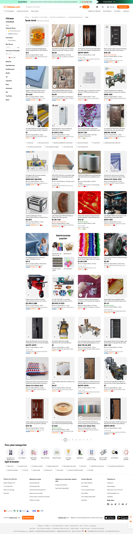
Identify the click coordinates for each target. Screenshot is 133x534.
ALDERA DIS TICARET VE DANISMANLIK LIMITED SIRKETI (89, 184)
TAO (80, 525)
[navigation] (14, 228)
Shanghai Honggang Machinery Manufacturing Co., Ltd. (37, 307)
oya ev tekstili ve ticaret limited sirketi (88, 98)
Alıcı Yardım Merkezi (86, 483)
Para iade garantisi (34, 486)
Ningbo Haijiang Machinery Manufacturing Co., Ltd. (63, 307)
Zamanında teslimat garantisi (37, 489)
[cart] (103, 7)
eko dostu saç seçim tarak (34, 146)
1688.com (48, 525)
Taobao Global (74, 525)
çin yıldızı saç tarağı (37, 466)
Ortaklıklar (110, 496)
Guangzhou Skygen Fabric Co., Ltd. (35, 98)
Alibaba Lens (13, 517)
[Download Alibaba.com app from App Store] (109, 517)
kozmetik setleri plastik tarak (116, 466)
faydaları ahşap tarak (53, 466)
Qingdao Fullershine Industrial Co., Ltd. (114, 265)
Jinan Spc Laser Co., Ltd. (32, 223)
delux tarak (10, 466)
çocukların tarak (23, 466)
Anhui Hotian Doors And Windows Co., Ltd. (115, 136)
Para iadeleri (84, 493)
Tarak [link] (86, 17)
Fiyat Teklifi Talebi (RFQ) (62, 488)
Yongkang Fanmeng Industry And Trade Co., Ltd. (89, 59)
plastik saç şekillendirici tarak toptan (63, 142)
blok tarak (83, 466)
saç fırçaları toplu (68, 146)
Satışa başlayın (111, 486)
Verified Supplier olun (113, 493)
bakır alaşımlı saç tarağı (70, 466)
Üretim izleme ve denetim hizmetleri (39, 496)
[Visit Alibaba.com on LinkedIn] (112, 504)
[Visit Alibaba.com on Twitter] (115, 504)
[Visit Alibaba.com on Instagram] (119, 504)
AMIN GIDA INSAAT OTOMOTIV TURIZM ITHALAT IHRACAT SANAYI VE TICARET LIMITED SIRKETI (115, 223)
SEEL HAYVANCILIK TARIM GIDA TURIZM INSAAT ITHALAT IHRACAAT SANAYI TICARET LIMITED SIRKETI (37, 56)
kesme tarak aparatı (83, 142)
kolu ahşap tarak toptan (53, 146)
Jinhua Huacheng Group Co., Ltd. (113, 60)
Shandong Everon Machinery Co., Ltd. (62, 185)
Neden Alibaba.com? (9, 483)
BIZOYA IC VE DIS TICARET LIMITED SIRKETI (63, 225)
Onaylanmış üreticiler (61, 485)
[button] (80, 7)
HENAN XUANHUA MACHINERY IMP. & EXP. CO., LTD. (115, 98)
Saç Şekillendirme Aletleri (75, 17)
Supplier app (62, 517)
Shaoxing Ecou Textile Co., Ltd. (34, 265)
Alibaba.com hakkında (10, 479)
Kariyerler (6, 493)
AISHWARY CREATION (84, 136)
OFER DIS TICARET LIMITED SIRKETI (114, 183)
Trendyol (85, 525)
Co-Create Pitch (8, 486)
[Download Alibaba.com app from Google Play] (123, 517)
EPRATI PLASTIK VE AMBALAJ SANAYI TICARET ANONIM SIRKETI (63, 56)
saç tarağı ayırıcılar (83, 146)
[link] (130, 516)
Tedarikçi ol (110, 483)
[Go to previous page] (61, 439)
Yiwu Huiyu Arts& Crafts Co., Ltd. (87, 267)
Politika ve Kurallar (34, 500)
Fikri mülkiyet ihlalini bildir (88, 496)
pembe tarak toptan (13, 470)
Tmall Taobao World (57, 525)
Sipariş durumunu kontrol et (115, 489)
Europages (93, 525)
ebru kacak (60, 470)
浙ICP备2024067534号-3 (113, 531)
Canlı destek (84, 486)
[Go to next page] (90, 439)
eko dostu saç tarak (44, 142)
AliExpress (41, 525)
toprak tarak (96, 142)
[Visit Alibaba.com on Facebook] (108, 504)
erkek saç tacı (48, 470)
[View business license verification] (83, 531)
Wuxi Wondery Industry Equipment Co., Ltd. (37, 183)
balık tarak (30, 142)
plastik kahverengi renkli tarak (112, 142)
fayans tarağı (36, 470)
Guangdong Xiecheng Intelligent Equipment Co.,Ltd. (63, 136)
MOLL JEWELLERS (83, 227)
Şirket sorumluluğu (9, 489)
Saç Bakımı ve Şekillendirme (58, 17)
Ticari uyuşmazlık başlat (87, 489)
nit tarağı (90, 470)
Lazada (66, 525)
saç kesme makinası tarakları (75, 470)
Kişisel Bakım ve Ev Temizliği (39, 17)
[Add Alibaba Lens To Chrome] (28, 517)
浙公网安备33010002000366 (96, 531)
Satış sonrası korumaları (36, 493)
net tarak (25, 470)
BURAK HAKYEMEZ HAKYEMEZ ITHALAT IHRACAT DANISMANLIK (37, 136)
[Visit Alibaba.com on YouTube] (123, 504)
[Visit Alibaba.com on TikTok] (126, 504)
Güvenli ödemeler (34, 483)
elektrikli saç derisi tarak (97, 466)
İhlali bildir (84, 500)
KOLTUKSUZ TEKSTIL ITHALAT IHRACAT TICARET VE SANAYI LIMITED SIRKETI (63, 98)
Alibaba (27, 17)
